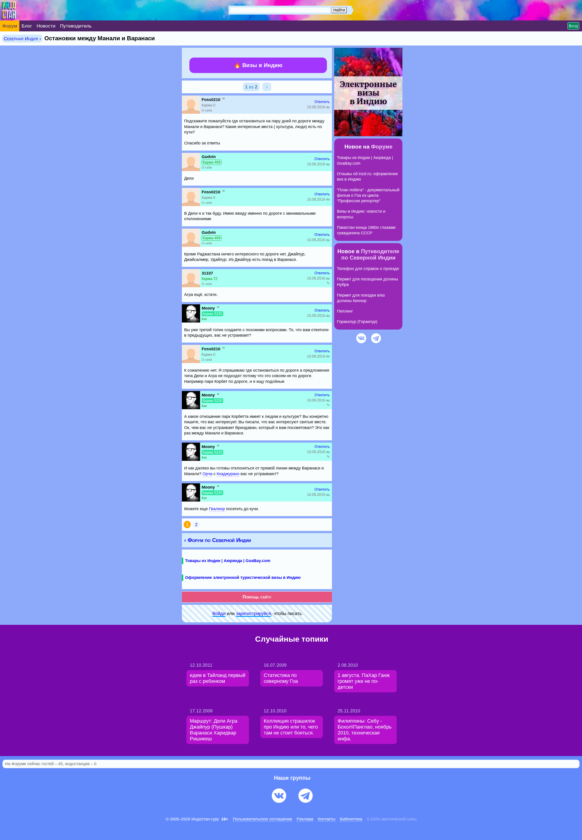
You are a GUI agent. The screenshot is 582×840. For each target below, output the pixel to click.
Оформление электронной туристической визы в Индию (243, 577)
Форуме (381, 147)
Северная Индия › (22, 38)
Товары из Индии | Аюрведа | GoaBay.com (227, 560)
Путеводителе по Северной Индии (370, 254)
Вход (573, 26)
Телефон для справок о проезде (368, 268)
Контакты (326, 819)
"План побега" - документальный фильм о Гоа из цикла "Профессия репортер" (368, 195)
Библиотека (351, 819)
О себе (207, 110)
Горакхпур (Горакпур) (357, 321)
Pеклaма (305, 819)
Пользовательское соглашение (262, 819)
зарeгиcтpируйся (253, 613)
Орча (207, 474)
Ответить (322, 102)
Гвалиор (217, 509)
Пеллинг (345, 311)
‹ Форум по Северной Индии (217, 540)
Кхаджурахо (228, 474)
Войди (219, 613)
